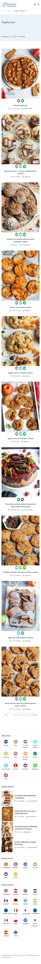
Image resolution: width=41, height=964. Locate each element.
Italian (15, 914)
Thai (15, 936)
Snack (15, 877)
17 (30, 715)
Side (6, 877)
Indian (35, 904)
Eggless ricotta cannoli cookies (20, 373)
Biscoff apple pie (20, 105)
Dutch (35, 894)
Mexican (6, 923)
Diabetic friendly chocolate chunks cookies (20, 572)
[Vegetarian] (22, 100)
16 (27, 715)
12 (15, 715)
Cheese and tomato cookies (20, 307)
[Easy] (18, 100)
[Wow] (22, 499)
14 (21, 715)
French (6, 904)
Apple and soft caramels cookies (21, 438)
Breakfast (6, 867)
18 (33, 715)
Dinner (25, 867)
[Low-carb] (20, 567)
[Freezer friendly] (20, 166)
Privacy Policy (6, 957)
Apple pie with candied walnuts (20, 638)
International (7, 913)
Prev (5, 715)
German (16, 904)
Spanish (6, 936)
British (25, 894)
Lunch (35, 867)
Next (35, 715)
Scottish (25, 923)
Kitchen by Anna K (19, 955)
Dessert (16, 867)
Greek (25, 904)
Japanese (26, 914)
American (6, 894)
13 (18, 715)
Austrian (16, 894)
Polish (16, 923)
